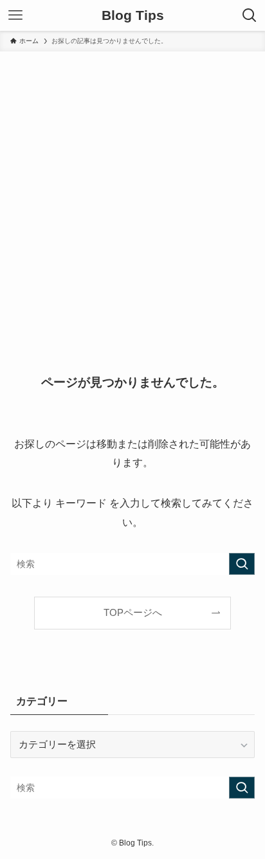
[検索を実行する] (242, 564)
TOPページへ (133, 613)
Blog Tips (133, 16)
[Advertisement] (132, 190)
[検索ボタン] (249, 15)
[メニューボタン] (15, 15)
